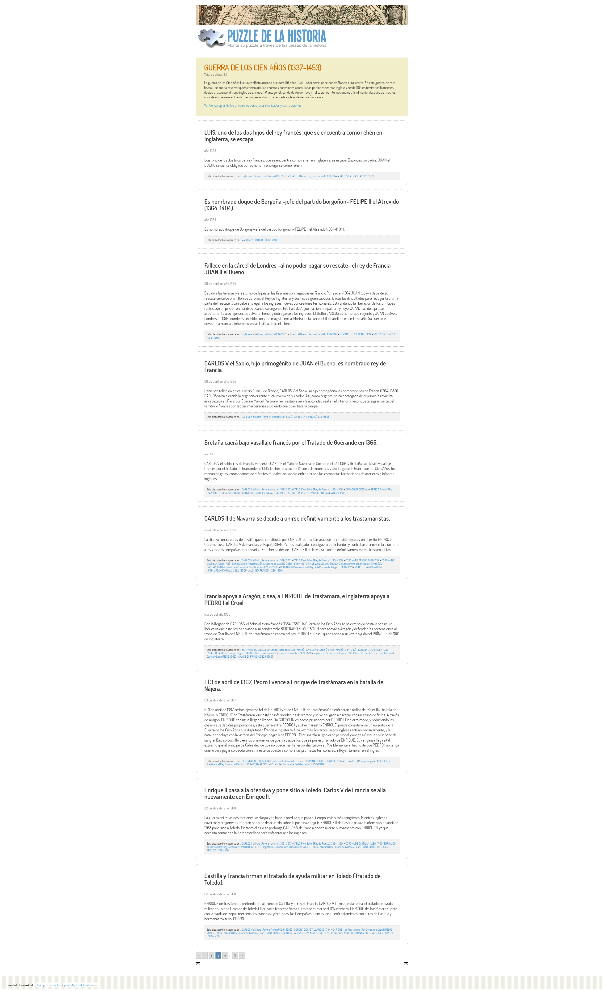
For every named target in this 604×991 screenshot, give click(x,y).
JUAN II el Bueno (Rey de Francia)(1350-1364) (313, 176)
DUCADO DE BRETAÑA (357, 489)
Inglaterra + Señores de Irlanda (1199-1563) (264, 176)
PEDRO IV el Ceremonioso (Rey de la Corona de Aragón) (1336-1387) (316, 567)
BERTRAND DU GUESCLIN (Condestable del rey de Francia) (273, 649)
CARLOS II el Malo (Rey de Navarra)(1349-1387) (266, 489)
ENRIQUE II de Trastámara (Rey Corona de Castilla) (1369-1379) (265, 563)
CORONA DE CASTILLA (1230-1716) (324, 761)
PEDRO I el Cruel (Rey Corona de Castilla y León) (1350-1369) (246, 567)
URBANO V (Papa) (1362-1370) (230, 570)
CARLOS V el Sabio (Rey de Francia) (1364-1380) (267, 417)
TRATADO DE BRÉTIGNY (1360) (356, 334)
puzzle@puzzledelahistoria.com (81, 985)
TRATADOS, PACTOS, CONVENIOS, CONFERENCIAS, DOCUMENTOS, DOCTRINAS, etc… (264, 493)
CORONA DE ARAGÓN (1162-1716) (362, 560)
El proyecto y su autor (48, 985)
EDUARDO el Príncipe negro (228, 653)
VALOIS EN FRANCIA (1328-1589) (357, 176)
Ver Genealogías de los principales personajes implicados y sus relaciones (252, 105)
